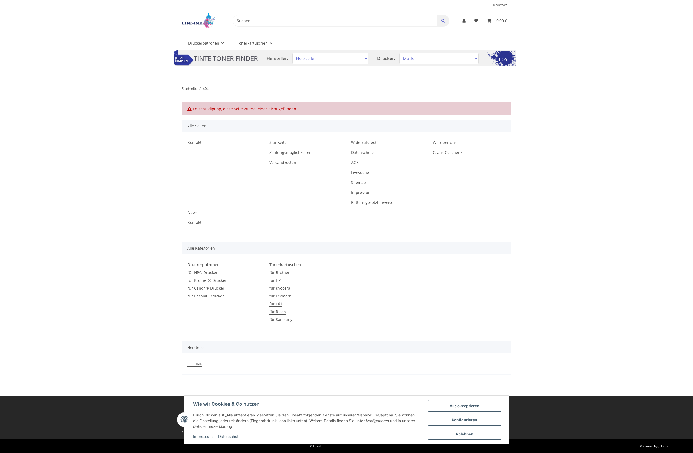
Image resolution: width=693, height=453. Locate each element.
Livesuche (360, 172)
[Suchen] (443, 21)
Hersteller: (277, 58)
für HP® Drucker (203, 272)
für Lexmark (280, 296)
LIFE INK (195, 363)
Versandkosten (282, 162)
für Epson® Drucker (206, 296)
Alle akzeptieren (464, 406)
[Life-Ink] (198, 20)
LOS (503, 59)
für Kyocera (279, 288)
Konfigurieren (464, 420)
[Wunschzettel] (476, 20)
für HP (275, 280)
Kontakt (500, 5)
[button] (464, 20)
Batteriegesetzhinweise (372, 202)
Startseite (278, 142)
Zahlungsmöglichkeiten (290, 152)
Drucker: (386, 58)
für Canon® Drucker (206, 288)
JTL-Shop (664, 446)
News (193, 212)
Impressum (361, 192)
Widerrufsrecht (365, 142)
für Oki (275, 303)
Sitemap (358, 182)
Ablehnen (464, 434)
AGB (355, 162)
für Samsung (281, 319)
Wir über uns (445, 142)
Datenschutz (362, 152)
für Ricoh (277, 311)
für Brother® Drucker (207, 280)
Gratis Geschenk (447, 152)
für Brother (279, 272)
